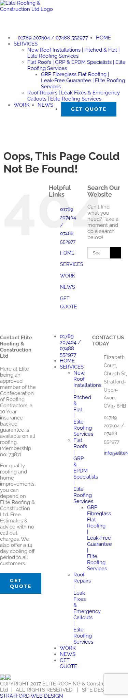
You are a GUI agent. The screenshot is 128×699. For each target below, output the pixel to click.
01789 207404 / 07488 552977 (70, 345)
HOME (67, 253)
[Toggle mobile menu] (2, 124)
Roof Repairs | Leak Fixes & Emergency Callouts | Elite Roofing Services (87, 608)
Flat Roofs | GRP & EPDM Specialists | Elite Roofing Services (85, 470)
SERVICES (71, 264)
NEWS (67, 287)
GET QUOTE (68, 663)
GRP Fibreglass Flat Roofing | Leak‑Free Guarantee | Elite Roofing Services (99, 538)
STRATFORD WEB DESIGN (31, 696)
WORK (67, 276)
